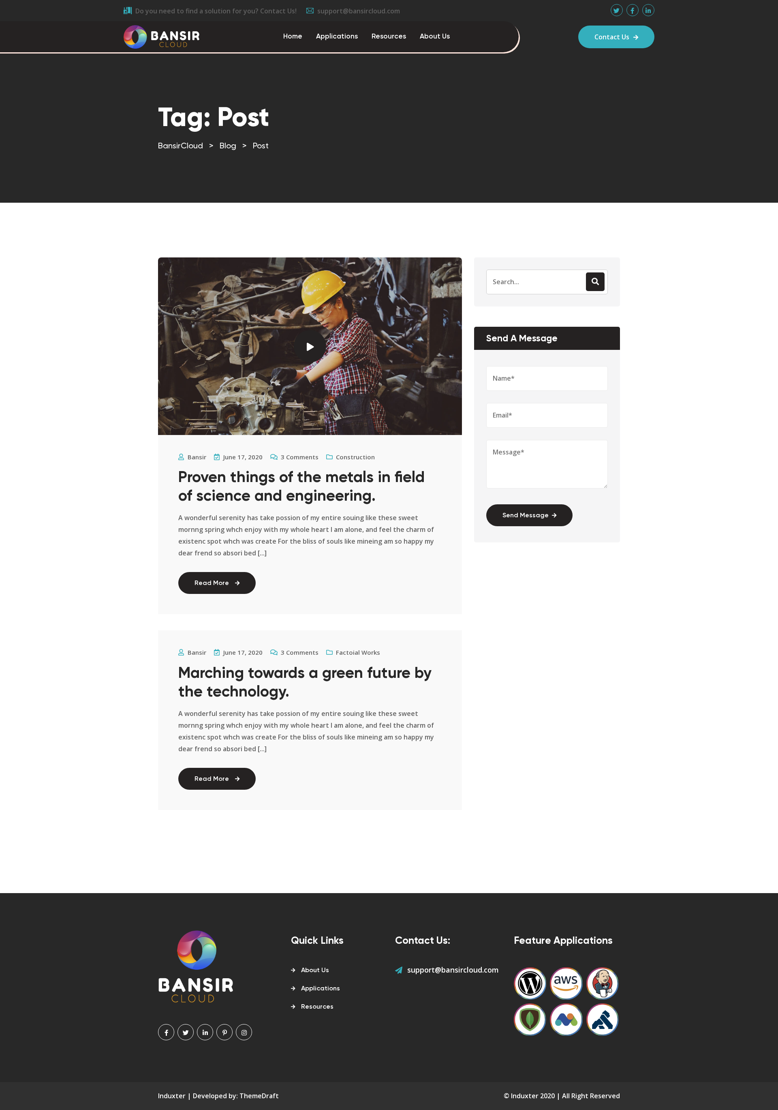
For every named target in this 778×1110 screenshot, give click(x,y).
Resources (389, 36)
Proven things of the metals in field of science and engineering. (301, 487)
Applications (337, 36)
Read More (211, 583)
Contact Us (611, 36)
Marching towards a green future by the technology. (305, 683)
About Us (435, 36)
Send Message (525, 515)
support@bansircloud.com (453, 970)
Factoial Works (358, 652)
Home (292, 36)
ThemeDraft (259, 1095)
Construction (355, 457)
